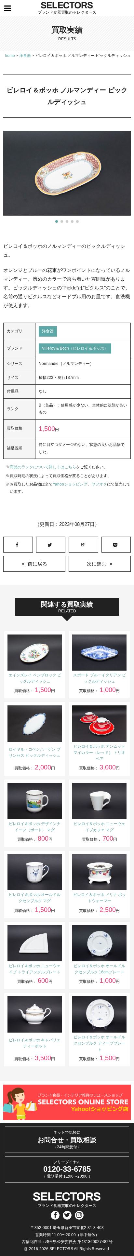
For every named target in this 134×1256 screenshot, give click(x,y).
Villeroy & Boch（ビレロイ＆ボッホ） (75, 348)
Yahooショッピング (70, 484)
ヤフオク (99, 484)
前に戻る (37, 564)
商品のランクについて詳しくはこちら (43, 467)
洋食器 (48, 331)
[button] (56, 221)
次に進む (96, 564)
